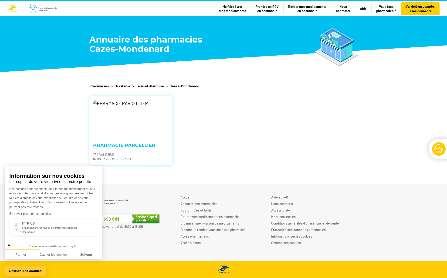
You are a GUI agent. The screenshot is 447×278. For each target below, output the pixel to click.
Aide (363, 9)
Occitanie (122, 86)
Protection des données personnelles (298, 230)
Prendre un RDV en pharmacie (267, 9)
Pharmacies (99, 86)
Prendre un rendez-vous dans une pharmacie (213, 230)
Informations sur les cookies (291, 236)
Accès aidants (190, 243)
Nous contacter (343, 9)
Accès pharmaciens (194, 236)
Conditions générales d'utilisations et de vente (305, 223)
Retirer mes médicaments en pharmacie (307, 9)
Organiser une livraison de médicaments (209, 223)
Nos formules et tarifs (196, 210)
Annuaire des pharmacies (198, 204)
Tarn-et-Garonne (150, 86)
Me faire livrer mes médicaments (232, 9)
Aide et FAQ (279, 197)
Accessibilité (280, 210)
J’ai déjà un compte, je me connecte (420, 8)
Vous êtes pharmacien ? (386, 9)
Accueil (185, 197)
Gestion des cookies (286, 243)
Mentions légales (283, 217)
